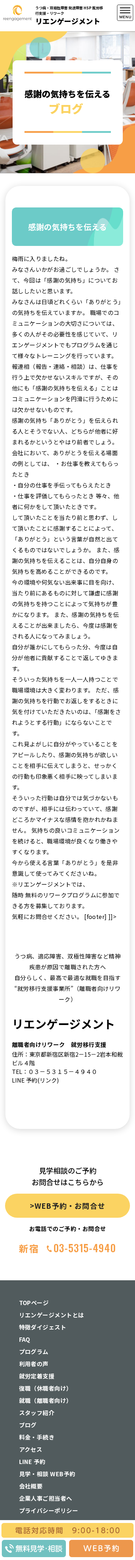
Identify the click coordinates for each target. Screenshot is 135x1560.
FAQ (24, 1339)
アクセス (30, 1449)
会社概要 (31, 1486)
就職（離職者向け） (45, 1400)
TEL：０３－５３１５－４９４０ (54, 1071)
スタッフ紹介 (37, 1412)
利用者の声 (34, 1363)
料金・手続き (37, 1437)
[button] (125, 98)
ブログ (28, 1425)
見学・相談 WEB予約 (47, 1473)
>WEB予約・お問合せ (67, 1205)
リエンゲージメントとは (51, 1314)
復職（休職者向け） (45, 1388)
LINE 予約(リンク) (35, 1080)
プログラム (34, 1351)
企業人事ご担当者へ (45, 1498)
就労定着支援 (37, 1376)
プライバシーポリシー (48, 1510)
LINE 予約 (32, 1461)
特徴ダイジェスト (43, 1327)
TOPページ (34, 1302)
